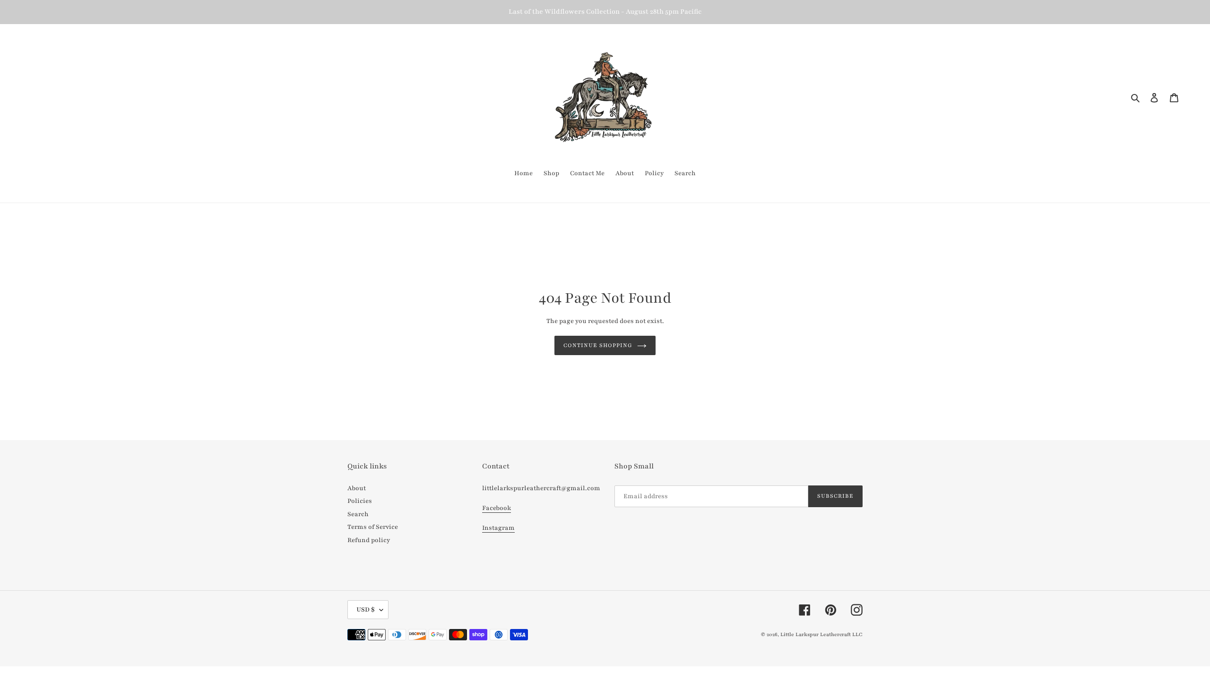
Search (358, 514)
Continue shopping (598, 345)
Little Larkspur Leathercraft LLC (821, 634)
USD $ (365, 609)
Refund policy (368, 540)
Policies (359, 501)
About (356, 488)
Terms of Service (372, 527)
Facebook (496, 508)
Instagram (498, 528)
